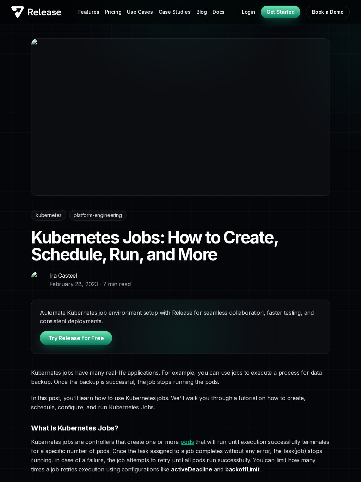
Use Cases (140, 12)
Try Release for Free (76, 338)
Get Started (281, 12)
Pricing (113, 12)
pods (187, 441)
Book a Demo (328, 12)
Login (248, 12)
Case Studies (175, 12)
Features (88, 12)
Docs (219, 12)
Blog (201, 12)
